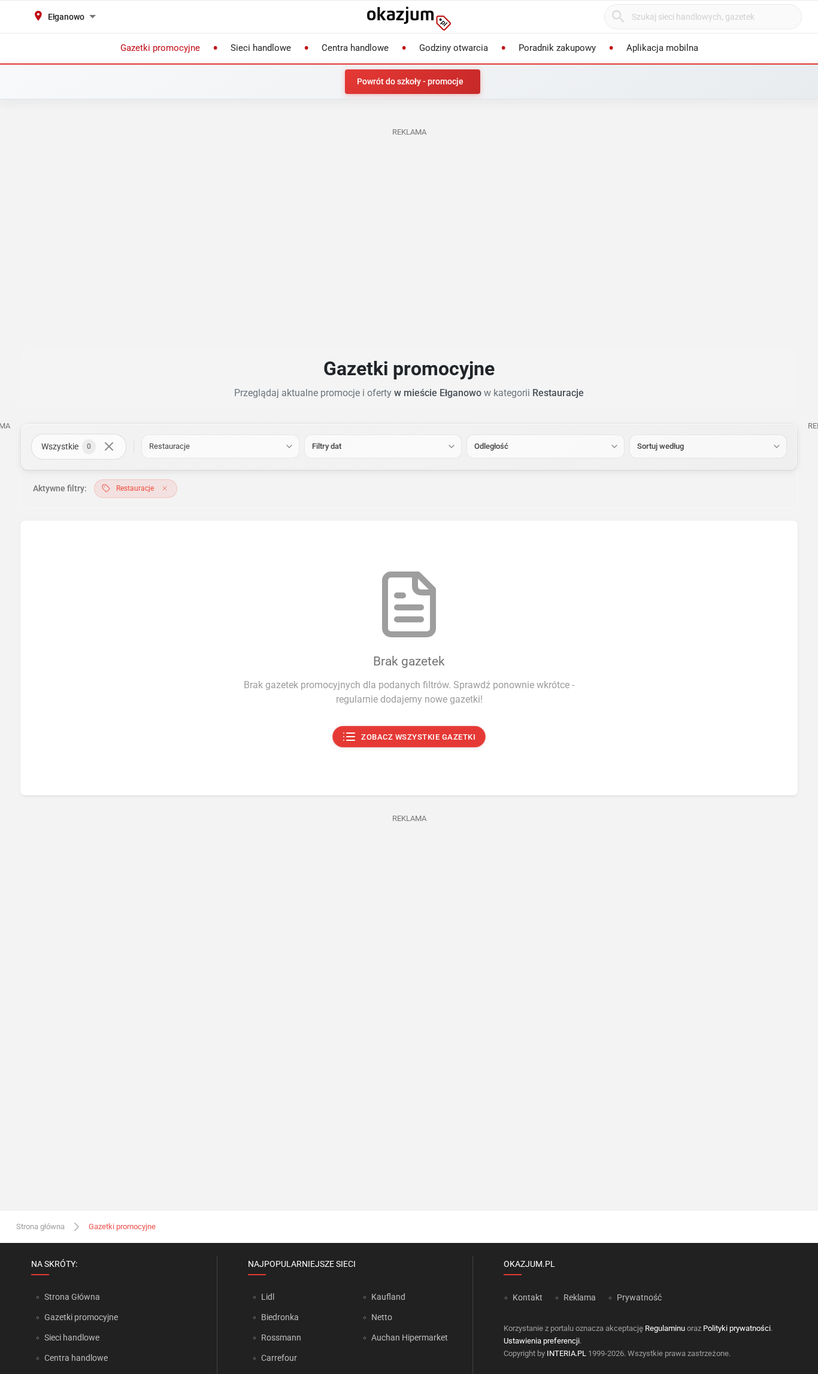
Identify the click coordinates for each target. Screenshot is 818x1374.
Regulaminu (665, 1328)
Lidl (267, 1297)
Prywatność (639, 1297)
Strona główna (40, 1226)
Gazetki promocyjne (81, 1317)
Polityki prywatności (737, 1328)
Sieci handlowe (71, 1337)
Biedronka (280, 1317)
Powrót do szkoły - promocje (410, 81)
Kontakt (528, 1297)
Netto (381, 1317)
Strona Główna (72, 1297)
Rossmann (281, 1337)
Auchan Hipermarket (409, 1337)
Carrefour (279, 1358)
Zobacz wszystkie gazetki (419, 736)
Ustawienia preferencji (542, 1340)
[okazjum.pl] (409, 19)
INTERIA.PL (566, 1353)
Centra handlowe (76, 1358)
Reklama (579, 1297)
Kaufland (388, 1297)
